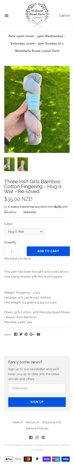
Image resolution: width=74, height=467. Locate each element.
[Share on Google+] (32, 334)
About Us (32, 422)
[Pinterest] (43, 438)
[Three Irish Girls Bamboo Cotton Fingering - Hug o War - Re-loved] (37, 68)
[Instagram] (37, 438)
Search (18, 422)
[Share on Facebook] (15, 334)
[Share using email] (38, 334)
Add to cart (48, 251)
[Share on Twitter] (21, 334)
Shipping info (51, 422)
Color (8, 224)
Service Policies (37, 428)
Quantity (10, 242)
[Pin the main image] (26, 334)
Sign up (37, 402)
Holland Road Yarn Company (29, 445)
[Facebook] (30, 438)
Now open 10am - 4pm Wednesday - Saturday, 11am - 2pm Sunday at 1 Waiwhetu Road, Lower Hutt (37, 43)
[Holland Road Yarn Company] (37, 16)
